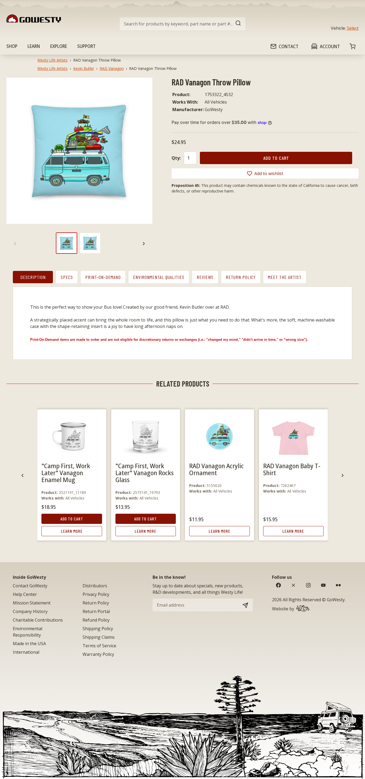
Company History (30, 611)
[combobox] (182, 23)
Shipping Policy (98, 628)
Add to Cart (71, 518)
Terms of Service (99, 646)
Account (330, 46)
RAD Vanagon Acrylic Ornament (216, 469)
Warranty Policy (98, 654)
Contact (288, 46)
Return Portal (96, 611)
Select (353, 28)
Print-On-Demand (103, 277)
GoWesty (336, 600)
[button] (265, 173)
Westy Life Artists (52, 60)
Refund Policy (96, 620)
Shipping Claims (99, 637)
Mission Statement (32, 603)
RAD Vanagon (112, 68)
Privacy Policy (96, 594)
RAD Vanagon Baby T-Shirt (291, 469)
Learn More (72, 531)
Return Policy (241, 277)
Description (33, 277)
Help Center (25, 594)
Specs (67, 277)
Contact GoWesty (30, 586)
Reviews (205, 277)
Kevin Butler (83, 68)
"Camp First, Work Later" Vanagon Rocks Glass (144, 472)
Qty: (176, 158)
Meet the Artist (284, 277)
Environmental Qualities (158, 277)
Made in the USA (29, 643)
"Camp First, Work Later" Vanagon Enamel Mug (65, 472)
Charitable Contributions (38, 620)
